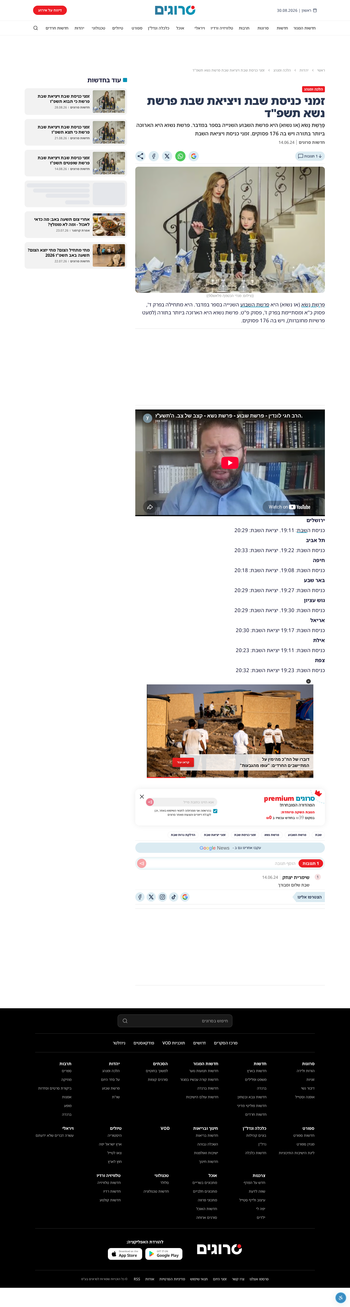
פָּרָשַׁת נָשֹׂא (313, 304)
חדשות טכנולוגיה (156, 1191)
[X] (167, 156)
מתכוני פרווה (207, 1200)
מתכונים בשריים (204, 1182)
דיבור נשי (308, 1088)
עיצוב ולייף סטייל (252, 1200)
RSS (137, 1278)
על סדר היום (110, 1079)
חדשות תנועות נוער (203, 1070)
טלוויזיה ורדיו (222, 28)
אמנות (66, 1096)
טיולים (117, 28)
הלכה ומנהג (111, 1070)
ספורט (137, 28)
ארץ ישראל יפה (110, 1144)
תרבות (244, 28)
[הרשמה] (150, 802)
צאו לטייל (114, 1152)
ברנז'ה (261, 1088)
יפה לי (260, 1208)
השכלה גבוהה (207, 1144)
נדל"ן (262, 1144)
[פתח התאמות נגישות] (341, 1298)
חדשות (282, 28)
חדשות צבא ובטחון (252, 1096)
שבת (302, 530)
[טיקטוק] (173, 897)
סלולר (164, 1182)
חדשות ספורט (303, 1135)
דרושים (199, 1043)
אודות (149, 1278)
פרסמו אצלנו (259, 1278)
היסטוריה (115, 1135)
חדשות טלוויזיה (109, 1182)
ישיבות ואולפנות (206, 1152)
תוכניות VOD (173, 1043)
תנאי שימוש (199, 1278)
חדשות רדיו (112, 1191)
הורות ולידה (306, 1070)
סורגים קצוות (158, 1079)
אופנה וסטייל (305, 1096)
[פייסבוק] (140, 897)
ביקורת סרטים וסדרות (54, 1088)
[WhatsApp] (180, 156)
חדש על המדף (254, 1182)
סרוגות (263, 28)
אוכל (180, 28)
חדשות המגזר (304, 28)
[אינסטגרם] (162, 897)
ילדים (261, 1217)
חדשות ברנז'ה (207, 1088)
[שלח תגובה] (141, 863)
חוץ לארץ (115, 1161)
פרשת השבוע (254, 304)
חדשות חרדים (57, 28)
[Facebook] (154, 156)
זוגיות (310, 1079)
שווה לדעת (257, 1191)
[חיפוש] (35, 28)
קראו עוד (183, 762)
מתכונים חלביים (205, 1191)
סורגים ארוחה (206, 1217)
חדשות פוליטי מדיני (251, 1105)
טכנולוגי (98, 28)
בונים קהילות (256, 1135)
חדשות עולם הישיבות (202, 1096)
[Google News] (185, 897)
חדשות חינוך (208, 1161)
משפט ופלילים (255, 1079)
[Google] (194, 156)
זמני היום (220, 1278)
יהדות (79, 28)
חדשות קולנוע (110, 1200)
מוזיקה (66, 1079)
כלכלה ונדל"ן (158, 28)
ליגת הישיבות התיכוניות (296, 1152)
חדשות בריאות (207, 1135)
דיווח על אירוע (50, 10)
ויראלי (199, 28)
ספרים (66, 1070)
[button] (308, 681)
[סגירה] (142, 796)
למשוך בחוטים (157, 1070)
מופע (67, 1105)
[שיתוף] (140, 156)
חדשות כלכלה (255, 1152)
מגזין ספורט (305, 1144)
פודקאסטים (143, 1043)
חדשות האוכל (206, 1208)
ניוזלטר (119, 1043)
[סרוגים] (219, 1249)
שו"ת (116, 1096)
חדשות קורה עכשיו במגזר (199, 1079)
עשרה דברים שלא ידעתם (55, 1135)
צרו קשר (238, 1278)
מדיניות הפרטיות (172, 1278)
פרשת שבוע (111, 1088)
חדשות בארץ (256, 1070)
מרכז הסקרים (226, 1043)
